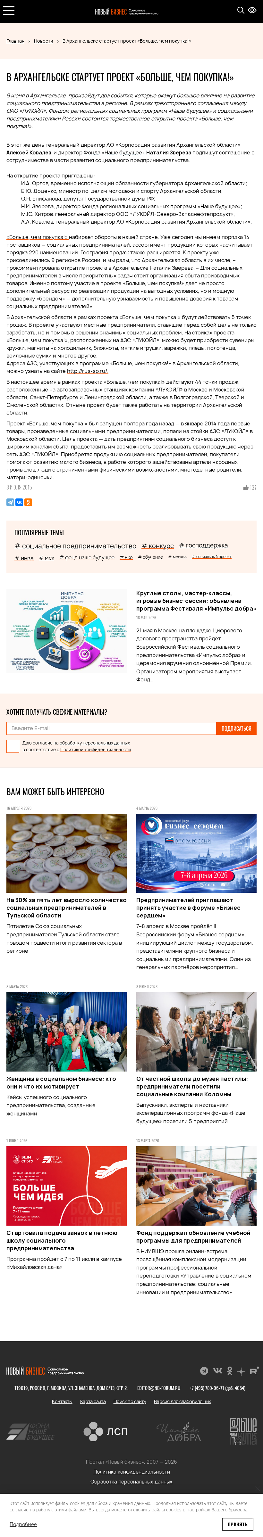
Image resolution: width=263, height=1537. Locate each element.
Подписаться (236, 728)
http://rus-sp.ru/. (87, 370)
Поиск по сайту (130, 1401)
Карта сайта (93, 1401)
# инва (24, 558)
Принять (238, 1524)
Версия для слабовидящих (182, 1401)
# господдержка (203, 545)
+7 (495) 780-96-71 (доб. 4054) (217, 1387)
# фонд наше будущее (87, 557)
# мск (46, 557)
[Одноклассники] (28, 502)
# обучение (150, 557)
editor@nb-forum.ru (158, 1387)
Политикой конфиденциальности (95, 749)
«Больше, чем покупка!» (37, 237)
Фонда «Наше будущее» (115, 152)
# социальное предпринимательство (75, 546)
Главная (15, 41)
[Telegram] (10, 502)
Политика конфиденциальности (131, 1471)
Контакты (62, 1401)
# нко (126, 557)
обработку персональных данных (95, 743)
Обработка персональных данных (131, 1481)
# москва (177, 557)
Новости (43, 41)
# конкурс (157, 546)
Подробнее (23, 1524)
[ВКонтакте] (19, 502)
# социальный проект (212, 556)
